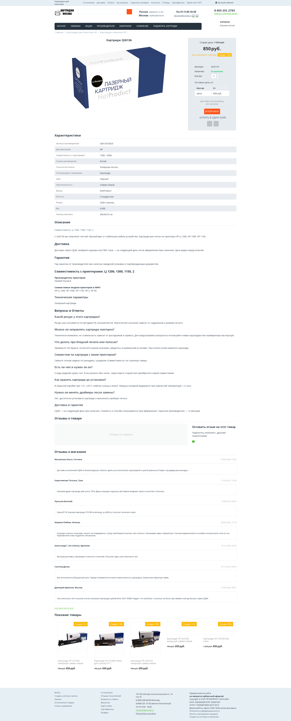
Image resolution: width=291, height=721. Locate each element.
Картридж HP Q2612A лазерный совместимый (143, 662)
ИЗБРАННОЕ (125, 26)
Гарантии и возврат (139, 2)
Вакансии (105, 702)
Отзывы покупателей (111, 696)
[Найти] (129, 11)
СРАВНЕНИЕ (142, 26)
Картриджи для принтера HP (82, 32)
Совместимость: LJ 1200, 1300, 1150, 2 (74, 229)
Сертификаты (178, 2)
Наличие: (199, 71)
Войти (57, 692)
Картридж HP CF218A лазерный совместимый (70, 662)
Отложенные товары (64, 702)
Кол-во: (198, 76)
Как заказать (122, 2)
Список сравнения (63, 706)
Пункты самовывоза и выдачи (203, 714)
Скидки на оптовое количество (204, 716)
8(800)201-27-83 (156, 12)
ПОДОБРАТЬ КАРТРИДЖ (165, 26)
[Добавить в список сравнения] (216, 123)
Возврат (105, 712)
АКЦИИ (88, 26)
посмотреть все (64, 608)
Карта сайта (106, 706)
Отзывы (166, 2)
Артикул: (199, 66)
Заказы (58, 699)
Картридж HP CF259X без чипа (216, 640)
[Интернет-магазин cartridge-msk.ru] (64, 12)
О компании (89, 2)
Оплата (110, 2)
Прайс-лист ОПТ (194, 2)
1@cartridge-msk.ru (182, 15)
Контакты (155, 2)
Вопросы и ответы (109, 699)
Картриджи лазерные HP (113, 32)
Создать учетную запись (66, 696)
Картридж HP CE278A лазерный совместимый (179, 640)
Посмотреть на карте (146, 713)
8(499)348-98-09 (157, 15)
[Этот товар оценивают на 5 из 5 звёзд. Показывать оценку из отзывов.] (64, 671)
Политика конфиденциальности (204, 711)
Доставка (101, 2)
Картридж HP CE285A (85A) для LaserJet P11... (108, 662)
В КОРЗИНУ (212, 111)
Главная (59, 32)
